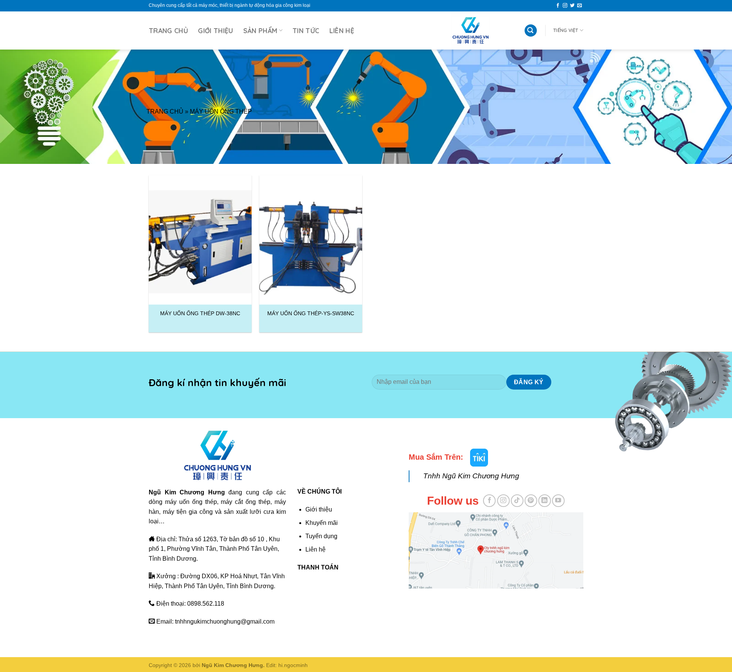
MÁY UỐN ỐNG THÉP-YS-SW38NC (310, 313)
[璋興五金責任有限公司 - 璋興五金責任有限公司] (470, 30)
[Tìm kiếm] (531, 30)
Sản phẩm (260, 30)
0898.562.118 (205, 603)
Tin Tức (305, 30)
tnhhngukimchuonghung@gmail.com (224, 621)
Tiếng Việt (565, 30)
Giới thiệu (215, 30)
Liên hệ (341, 30)
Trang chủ (168, 30)
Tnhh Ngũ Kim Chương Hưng (471, 476)
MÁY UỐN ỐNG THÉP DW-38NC (200, 313)
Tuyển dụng (321, 536)
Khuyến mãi (321, 523)
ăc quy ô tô (452, 599)
